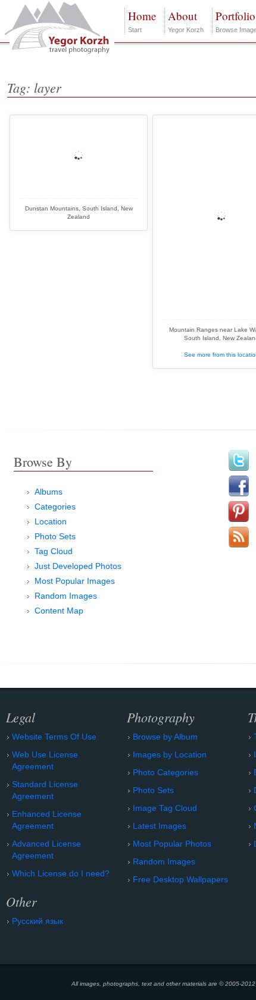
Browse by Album (165, 736)
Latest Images (159, 826)
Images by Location (170, 754)
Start (142, 20)
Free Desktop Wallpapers (180, 879)
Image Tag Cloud (165, 808)
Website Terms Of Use (54, 736)
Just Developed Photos (78, 566)
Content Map (59, 610)
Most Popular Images (75, 581)
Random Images (66, 595)
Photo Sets (55, 536)
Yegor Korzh (186, 20)
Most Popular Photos (172, 843)
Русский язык (37, 921)
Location (51, 521)
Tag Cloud (54, 551)
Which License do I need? (61, 873)
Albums (49, 491)
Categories (55, 506)
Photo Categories (165, 772)
